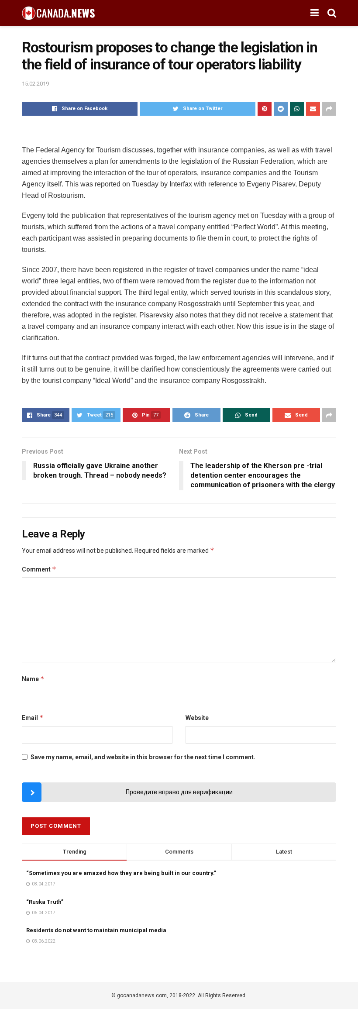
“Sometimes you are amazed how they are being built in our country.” (121, 873)
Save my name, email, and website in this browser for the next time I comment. (143, 757)
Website (197, 717)
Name (33, 679)
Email (33, 717)
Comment (39, 569)
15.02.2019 (35, 83)
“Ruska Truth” (44, 902)
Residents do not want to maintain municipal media (96, 930)
